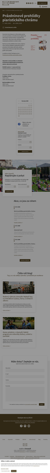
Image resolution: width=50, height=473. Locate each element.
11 (20, 109)
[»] (31, 101)
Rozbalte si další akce (18, 222)
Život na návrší (14, 292)
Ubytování (10, 439)
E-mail (7, 374)
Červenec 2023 (25, 101)
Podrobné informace (36, 465)
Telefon (7, 380)
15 (29, 109)
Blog (39, 439)
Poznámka (8, 386)
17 (18, 111)
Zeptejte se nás (43, 3)
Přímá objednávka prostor (20, 456)
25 (20, 113)
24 (18, 113)
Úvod (3, 10)
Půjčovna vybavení (29, 456)
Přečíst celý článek (6, 310)
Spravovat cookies (4, 468)
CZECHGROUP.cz (33, 451)
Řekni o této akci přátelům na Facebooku (27, 124)
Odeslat (41, 404)
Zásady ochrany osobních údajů (39, 456)
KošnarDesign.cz (22, 451)
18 (20, 111)
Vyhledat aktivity (25, 151)
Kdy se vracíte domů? (22, 184)
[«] (19, 101)
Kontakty (45, 439)
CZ (35, 3)
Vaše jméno (8, 368)
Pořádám (18, 439)
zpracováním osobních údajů (31, 404)
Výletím (24, 439)
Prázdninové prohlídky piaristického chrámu (12, 55)
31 (18, 115)
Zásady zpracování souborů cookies (17, 457)
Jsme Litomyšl (32, 439)
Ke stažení (7, 456)
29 (29, 113)
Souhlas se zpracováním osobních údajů (32, 457)
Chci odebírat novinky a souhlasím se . (23, 404)
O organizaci (12, 456)
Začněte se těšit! (9, 191)
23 (31, 111)
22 (29, 111)
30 (31, 113)
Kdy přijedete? (8, 184)
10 (18, 109)
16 (31, 109)
